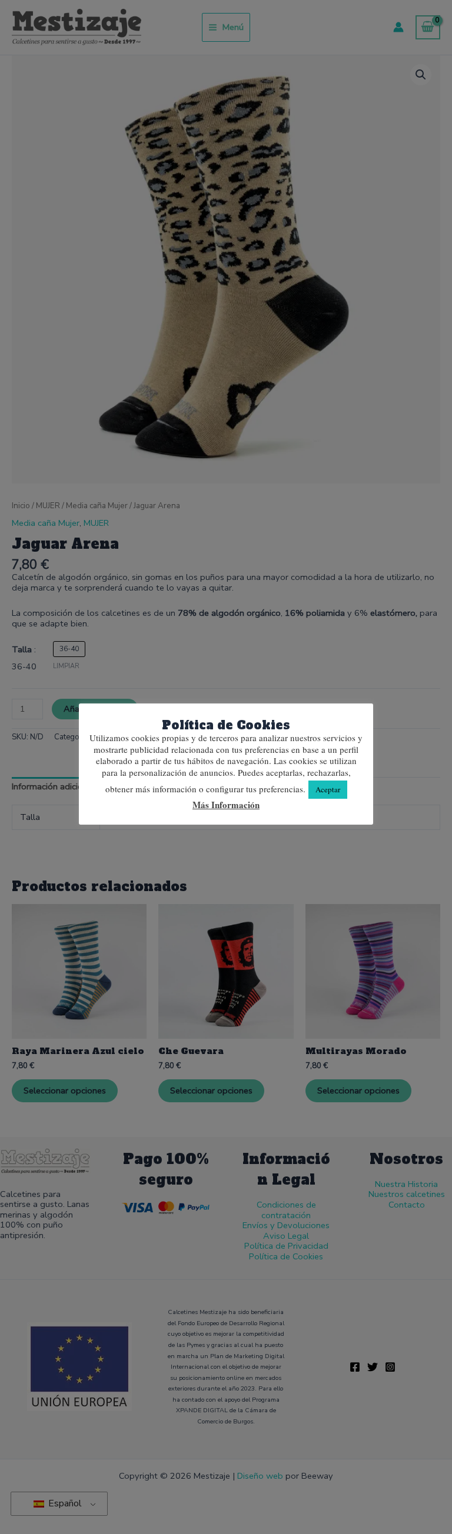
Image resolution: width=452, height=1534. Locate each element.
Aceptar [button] (327, 789)
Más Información (226, 805)
